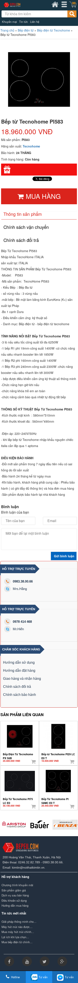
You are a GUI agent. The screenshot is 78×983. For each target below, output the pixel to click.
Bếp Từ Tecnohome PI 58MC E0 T (54, 799)
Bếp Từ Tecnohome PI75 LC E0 (18, 799)
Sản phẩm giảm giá (14, 890)
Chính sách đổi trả (17, 686)
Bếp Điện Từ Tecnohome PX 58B (18, 754)
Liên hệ (34, 22)
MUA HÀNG (43, 196)
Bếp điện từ (26, 30)
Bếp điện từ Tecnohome (53, 30)
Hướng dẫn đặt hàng (19, 670)
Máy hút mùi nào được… (17, 927)
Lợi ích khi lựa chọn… (15, 937)
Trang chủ (7, 30)
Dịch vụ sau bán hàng (15, 895)
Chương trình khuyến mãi (17, 885)
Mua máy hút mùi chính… (18, 932)
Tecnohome (31, 146)
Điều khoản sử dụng (14, 901)
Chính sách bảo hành (19, 695)
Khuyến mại (9, 22)
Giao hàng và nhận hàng (22, 678)
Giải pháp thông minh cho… (19, 922)
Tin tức (23, 22)
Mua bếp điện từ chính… (17, 942)
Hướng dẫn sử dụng (19, 662)
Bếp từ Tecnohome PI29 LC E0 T (58, 754)
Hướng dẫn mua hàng (15, 906)
